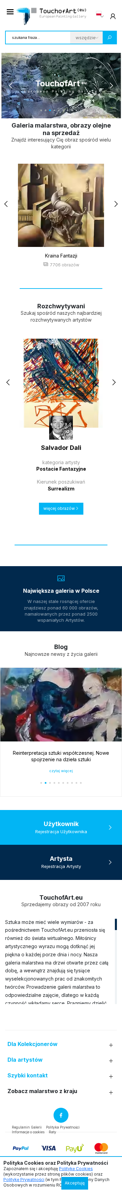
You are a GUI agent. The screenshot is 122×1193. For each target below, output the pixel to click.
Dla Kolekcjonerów (32, 1044)
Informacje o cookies (28, 1132)
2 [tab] (45, 110)
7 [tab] (67, 110)
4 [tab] (54, 110)
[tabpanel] (61, 85)
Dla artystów (25, 1060)
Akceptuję (75, 1182)
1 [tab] (41, 110)
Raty (52, 1132)
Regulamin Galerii (27, 1127)
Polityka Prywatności (63, 1127)
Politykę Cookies (76, 1168)
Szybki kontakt (27, 1075)
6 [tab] (63, 110)
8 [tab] (72, 110)
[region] (61, 961)
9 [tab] (76, 110)
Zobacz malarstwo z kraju (42, 1091)
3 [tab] (50, 110)
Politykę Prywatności (23, 1179)
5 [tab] (59, 110)
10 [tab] (81, 110)
